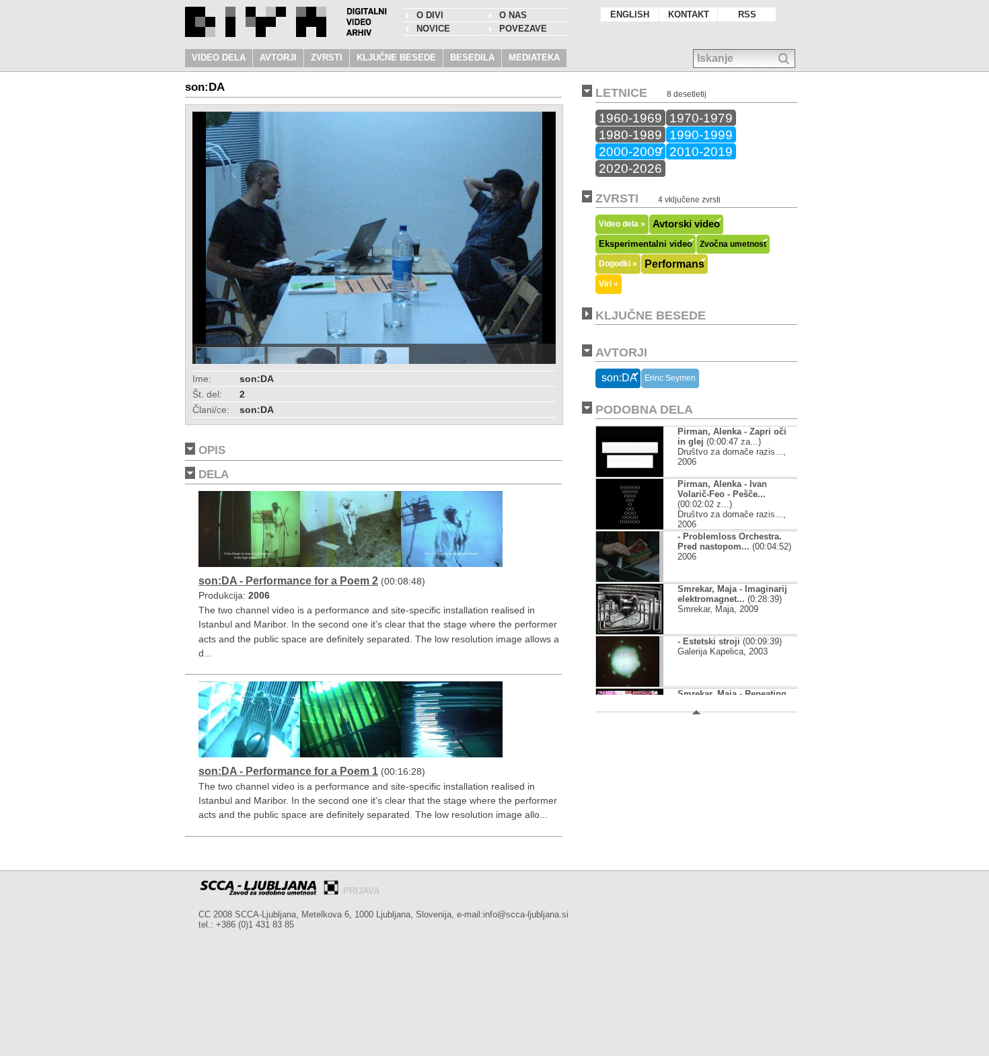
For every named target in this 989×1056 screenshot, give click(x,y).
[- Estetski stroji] (627, 684)
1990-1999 (701, 134)
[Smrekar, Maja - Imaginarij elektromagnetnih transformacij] (629, 631)
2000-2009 (630, 151)
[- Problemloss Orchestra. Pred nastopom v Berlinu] (627, 579)
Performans (674, 264)
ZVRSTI (326, 57)
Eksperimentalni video (645, 244)
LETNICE (621, 93)
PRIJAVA (361, 891)
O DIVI (429, 15)
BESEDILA (472, 57)
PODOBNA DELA (644, 409)
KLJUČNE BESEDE (396, 57)
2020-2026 (630, 168)
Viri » (608, 283)
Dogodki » (618, 263)
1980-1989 (630, 134)
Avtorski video (686, 224)
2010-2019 (701, 151)
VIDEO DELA (219, 57)
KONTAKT (688, 14)
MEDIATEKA (534, 57)
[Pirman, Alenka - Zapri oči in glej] (629, 474)
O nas (513, 15)
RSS (747, 14)
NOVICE (433, 29)
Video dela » (622, 223)
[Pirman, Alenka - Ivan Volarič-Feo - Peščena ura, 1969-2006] (629, 526)
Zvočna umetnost (733, 244)
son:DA (618, 377)
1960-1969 (630, 117)
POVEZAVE (523, 29)
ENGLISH (629, 14)
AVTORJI (278, 57)
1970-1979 (701, 117)
